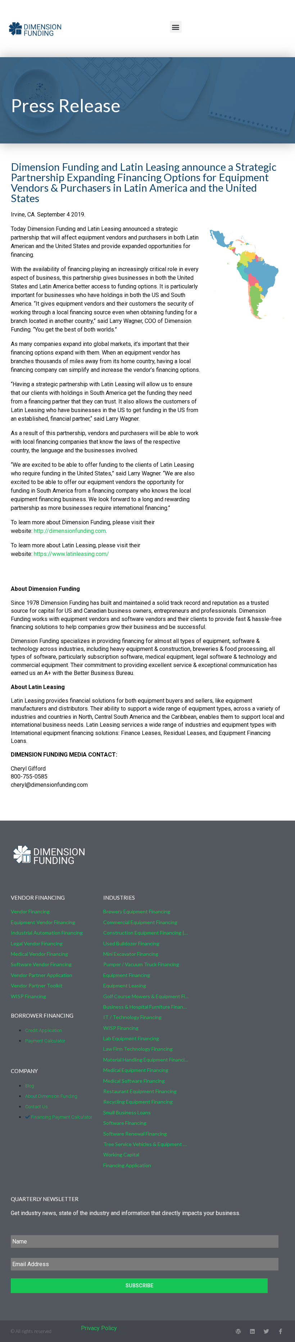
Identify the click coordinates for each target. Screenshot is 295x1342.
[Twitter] (266, 1331)
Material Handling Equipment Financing (146, 1059)
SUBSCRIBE (139, 1286)
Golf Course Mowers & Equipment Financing (146, 996)
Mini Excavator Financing (130, 954)
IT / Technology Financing (132, 1017)
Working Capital (121, 1154)
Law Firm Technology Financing (138, 1049)
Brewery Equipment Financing (136, 911)
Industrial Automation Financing (47, 933)
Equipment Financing (126, 975)
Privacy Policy (99, 1328)
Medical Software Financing (134, 1081)
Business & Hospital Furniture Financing (146, 1007)
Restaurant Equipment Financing (140, 1091)
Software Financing (124, 1123)
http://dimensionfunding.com (70, 531)
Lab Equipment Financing (131, 1038)
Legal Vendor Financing (37, 943)
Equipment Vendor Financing (43, 922)
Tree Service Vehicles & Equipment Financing (146, 1144)
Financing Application (127, 1165)
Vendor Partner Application (41, 975)
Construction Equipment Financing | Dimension (146, 933)
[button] (176, 27)
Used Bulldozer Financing (131, 943)
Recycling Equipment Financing (138, 1102)
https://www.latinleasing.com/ (71, 554)
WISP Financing (28, 996)
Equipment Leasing (124, 985)
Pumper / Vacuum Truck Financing (141, 964)
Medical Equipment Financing (135, 1070)
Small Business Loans (127, 1112)
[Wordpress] (238, 1331)
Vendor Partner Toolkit (37, 985)
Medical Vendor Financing (39, 954)
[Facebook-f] (280, 1331)
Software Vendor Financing (41, 964)
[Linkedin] (252, 1331)
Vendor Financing (30, 911)
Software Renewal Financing (135, 1134)
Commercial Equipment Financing (140, 922)
